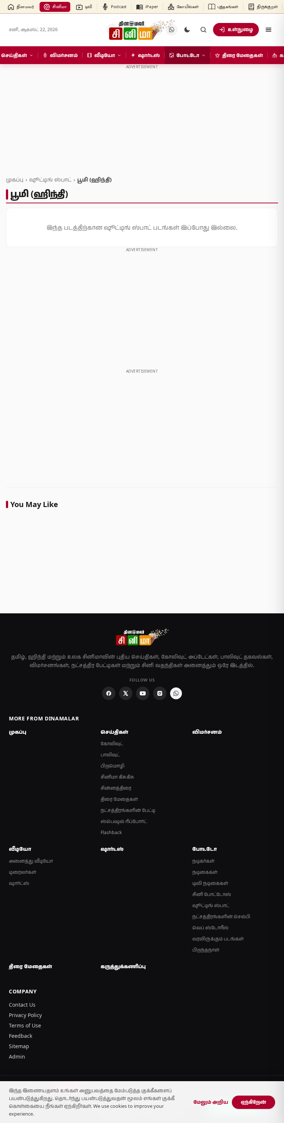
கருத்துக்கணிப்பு (123, 966)
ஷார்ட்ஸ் (19, 883)
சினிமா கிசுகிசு (117, 777)
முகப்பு (14, 179)
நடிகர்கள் (203, 861)
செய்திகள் (114, 732)
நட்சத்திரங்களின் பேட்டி (128, 810)
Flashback (111, 832)
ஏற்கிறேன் (253, 1102)
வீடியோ (20, 849)
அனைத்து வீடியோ (31, 861)
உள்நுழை (240, 29)
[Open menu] (268, 29)
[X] (125, 693)
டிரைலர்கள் (22, 872)
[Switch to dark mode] (187, 29)
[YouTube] (142, 693)
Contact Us (22, 1004)
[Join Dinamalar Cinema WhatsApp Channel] (176, 693)
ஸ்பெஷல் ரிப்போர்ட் (124, 821)
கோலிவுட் (112, 743)
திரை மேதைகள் (119, 799)
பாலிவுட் (110, 755)
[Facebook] (108, 693)
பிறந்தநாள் (205, 950)
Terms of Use (25, 1025)
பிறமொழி (113, 766)
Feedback (20, 1035)
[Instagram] (159, 693)
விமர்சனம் (207, 732)
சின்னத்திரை (116, 788)
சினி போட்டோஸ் (211, 894)
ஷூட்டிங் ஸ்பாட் (50, 179)
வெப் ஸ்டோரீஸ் (210, 927)
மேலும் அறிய (210, 1102)
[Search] (203, 29)
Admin (17, 1056)
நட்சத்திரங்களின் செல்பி (221, 916)
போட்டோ (204, 849)
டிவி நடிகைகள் (210, 883)
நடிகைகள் (204, 872)
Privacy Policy (25, 1015)
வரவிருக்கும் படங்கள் (218, 939)
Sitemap (19, 1046)
